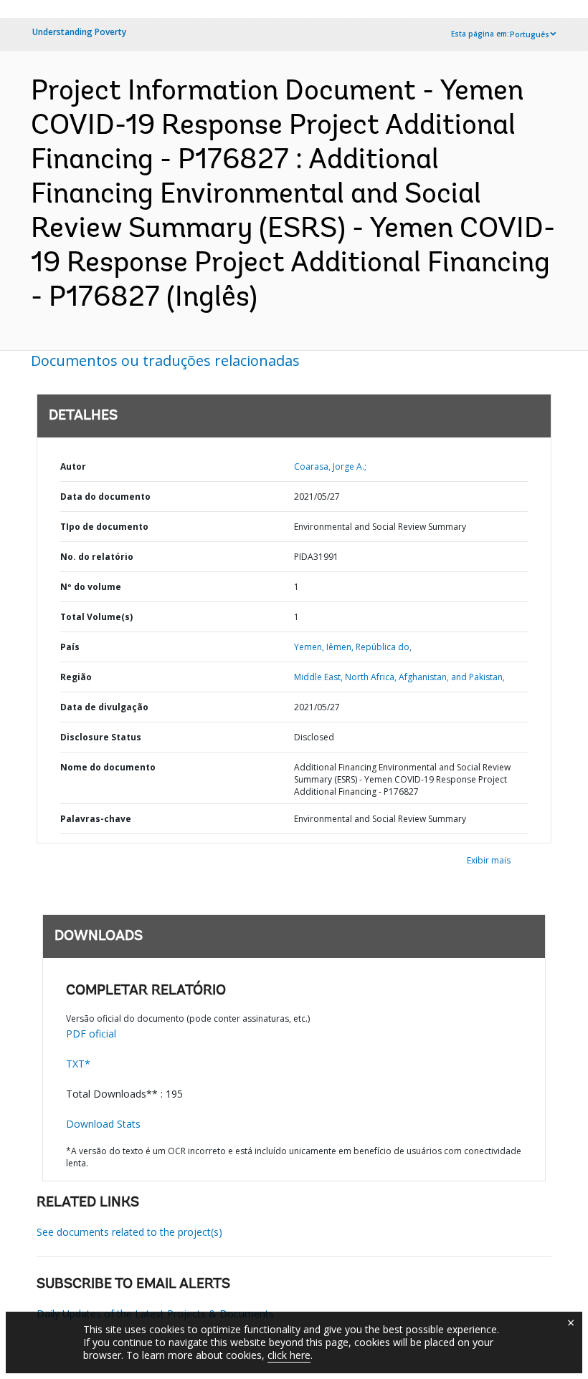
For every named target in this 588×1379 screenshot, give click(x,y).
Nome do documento (108, 767)
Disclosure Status (100, 737)
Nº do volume (90, 587)
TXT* (78, 1063)
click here (288, 1355)
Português (529, 34)
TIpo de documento (104, 527)
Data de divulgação (104, 707)
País (70, 647)
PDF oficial (91, 1033)
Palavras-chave (95, 819)
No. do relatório (96, 557)
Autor (73, 466)
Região (76, 677)
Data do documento (105, 496)
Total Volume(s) (96, 617)
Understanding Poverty (79, 32)
